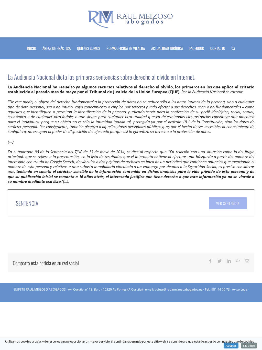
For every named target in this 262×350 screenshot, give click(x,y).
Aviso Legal (240, 289)
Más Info (249, 345)
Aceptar (231, 345)
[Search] (233, 48)
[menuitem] (34, 48)
